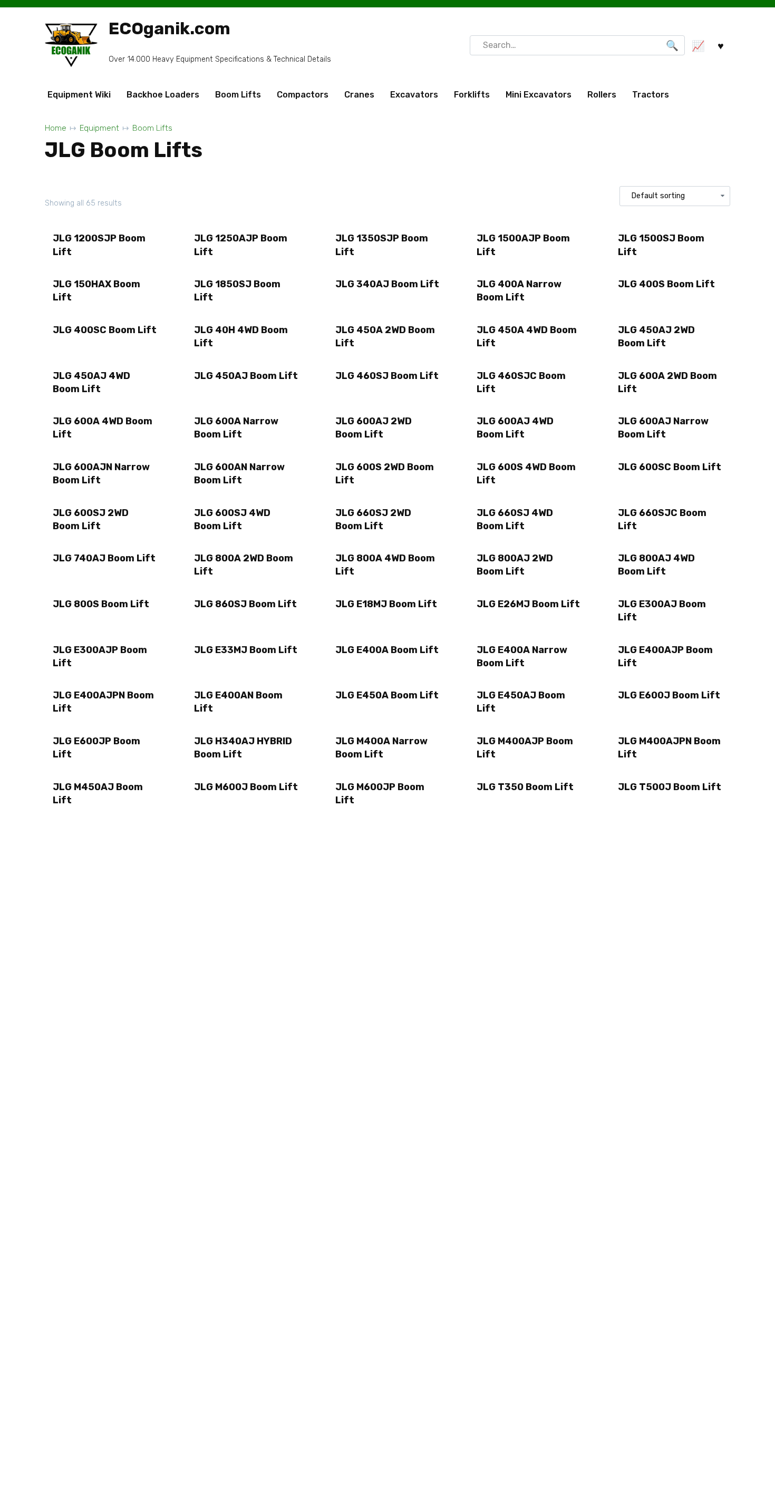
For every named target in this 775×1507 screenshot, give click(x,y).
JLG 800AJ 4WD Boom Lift (656, 564)
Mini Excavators (538, 95)
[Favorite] (720, 45)
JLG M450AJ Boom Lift (98, 793)
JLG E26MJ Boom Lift (528, 604)
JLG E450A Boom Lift (387, 695)
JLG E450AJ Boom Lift (521, 701)
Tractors (650, 95)
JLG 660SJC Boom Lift (662, 519)
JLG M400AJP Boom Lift (525, 747)
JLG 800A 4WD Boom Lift (385, 564)
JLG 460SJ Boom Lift (387, 376)
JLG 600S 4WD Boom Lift (526, 473)
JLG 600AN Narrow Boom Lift (239, 473)
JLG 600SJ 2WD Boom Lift (91, 519)
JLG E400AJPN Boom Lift (103, 701)
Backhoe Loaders (163, 95)
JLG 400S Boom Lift (666, 284)
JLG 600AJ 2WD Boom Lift (373, 427)
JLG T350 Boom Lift (525, 787)
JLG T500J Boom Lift (669, 787)
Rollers (601, 95)
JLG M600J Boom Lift (246, 787)
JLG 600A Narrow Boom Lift (236, 427)
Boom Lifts (238, 95)
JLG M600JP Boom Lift (379, 793)
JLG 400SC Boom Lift (105, 330)
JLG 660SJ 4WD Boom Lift (515, 519)
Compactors (302, 95)
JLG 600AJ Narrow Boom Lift (663, 427)
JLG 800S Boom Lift (101, 604)
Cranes (359, 95)
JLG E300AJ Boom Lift (662, 610)
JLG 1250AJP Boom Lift (240, 244)
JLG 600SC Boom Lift (669, 467)
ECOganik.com (169, 28)
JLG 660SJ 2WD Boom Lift (373, 519)
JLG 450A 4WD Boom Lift (527, 336)
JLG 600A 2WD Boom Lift (667, 382)
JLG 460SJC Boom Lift (521, 382)
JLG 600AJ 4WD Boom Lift (515, 427)
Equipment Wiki (79, 95)
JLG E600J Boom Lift (669, 695)
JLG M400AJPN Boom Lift (669, 747)
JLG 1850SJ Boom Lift (237, 290)
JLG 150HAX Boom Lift (96, 290)
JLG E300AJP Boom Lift (100, 656)
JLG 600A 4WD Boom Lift (102, 427)
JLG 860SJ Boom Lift (245, 604)
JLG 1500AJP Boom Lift (523, 244)
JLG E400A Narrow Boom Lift (522, 656)
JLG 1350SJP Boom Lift (381, 244)
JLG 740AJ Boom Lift (104, 558)
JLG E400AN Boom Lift (238, 701)
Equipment (99, 128)
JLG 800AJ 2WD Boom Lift (515, 564)
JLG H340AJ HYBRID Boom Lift (243, 747)
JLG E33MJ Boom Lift (245, 650)
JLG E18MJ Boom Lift (386, 604)
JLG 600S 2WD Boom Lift (384, 473)
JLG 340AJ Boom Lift (387, 284)
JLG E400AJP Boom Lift (665, 656)
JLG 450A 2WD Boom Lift (385, 336)
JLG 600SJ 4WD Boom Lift (232, 519)
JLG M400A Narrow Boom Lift (381, 747)
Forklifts (472, 95)
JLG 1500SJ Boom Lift (661, 244)
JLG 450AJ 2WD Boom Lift (656, 336)
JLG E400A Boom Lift (387, 650)
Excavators (414, 95)
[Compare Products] (698, 45)
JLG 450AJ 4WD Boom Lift (91, 382)
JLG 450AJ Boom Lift (246, 376)
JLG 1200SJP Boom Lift (99, 244)
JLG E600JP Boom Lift (96, 747)
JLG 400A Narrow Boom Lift (519, 290)
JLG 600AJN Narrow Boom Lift (101, 473)
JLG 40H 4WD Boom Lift (241, 336)
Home (55, 128)
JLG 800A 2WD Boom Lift (243, 564)
